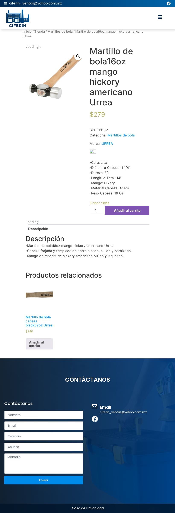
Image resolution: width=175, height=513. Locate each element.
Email (105, 407)
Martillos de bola (60, 31)
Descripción (38, 229)
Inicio (27, 31)
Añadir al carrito (127, 210)
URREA (107, 143)
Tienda (39, 31)
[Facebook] (169, 3)
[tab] (89, 228)
